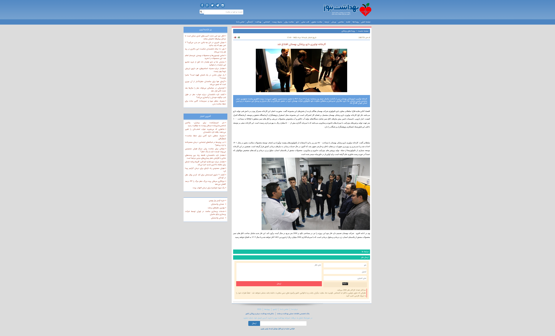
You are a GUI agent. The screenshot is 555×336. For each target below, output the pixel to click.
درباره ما (294, 309)
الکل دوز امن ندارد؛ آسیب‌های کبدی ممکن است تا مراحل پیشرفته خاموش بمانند (205, 37)
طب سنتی (305, 22)
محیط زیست (277, 22)
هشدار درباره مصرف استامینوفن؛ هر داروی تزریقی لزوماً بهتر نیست (205, 70)
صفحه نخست (363, 31)
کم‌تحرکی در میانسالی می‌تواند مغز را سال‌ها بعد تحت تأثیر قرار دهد (205, 89)
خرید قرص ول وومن (217, 200)
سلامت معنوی (316, 22)
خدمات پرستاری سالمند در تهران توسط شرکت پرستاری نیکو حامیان (205, 213)
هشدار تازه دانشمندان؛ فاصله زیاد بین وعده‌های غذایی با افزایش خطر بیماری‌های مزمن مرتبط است (205, 157)
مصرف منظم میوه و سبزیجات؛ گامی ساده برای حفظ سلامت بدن (205, 103)
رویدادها (356, 22)
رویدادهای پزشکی (348, 31)
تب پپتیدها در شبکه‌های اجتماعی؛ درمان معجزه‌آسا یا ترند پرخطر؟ (205, 144)
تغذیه (348, 22)
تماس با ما (240, 22)
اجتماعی (266, 22)
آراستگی (250, 22)
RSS (259, 309)
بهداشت (258, 22)
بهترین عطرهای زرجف (216, 207)
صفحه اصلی (365, 22)
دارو (297, 22)
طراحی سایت (290, 328)
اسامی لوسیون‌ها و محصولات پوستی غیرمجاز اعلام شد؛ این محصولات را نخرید (205, 57)
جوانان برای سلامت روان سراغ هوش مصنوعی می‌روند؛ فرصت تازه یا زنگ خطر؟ (205, 150)
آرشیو (275, 309)
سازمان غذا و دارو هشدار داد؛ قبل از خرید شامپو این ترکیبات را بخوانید (205, 63)
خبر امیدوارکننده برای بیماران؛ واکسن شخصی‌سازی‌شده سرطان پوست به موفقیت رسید (205, 124)
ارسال (254, 323)
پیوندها (267, 309)
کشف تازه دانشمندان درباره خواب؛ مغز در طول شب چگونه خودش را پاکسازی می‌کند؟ (205, 96)
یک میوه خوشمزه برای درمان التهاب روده (209, 187)
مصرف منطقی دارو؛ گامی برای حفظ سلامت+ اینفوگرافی (205, 137)
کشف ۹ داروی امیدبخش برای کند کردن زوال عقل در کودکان (205, 176)
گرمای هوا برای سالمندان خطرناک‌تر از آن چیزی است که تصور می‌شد (205, 83)
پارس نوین (264, 328)
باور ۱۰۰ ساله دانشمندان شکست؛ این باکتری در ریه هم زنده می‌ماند (205, 50)
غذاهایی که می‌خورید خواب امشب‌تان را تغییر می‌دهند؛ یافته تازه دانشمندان (205, 131)
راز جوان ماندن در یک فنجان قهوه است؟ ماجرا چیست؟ (205, 76)
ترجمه (326, 22)
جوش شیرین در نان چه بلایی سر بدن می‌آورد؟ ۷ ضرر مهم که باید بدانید (205, 44)
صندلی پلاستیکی (218, 204)
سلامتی (341, 22)
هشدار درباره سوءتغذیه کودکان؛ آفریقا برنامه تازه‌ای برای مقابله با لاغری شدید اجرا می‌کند (205, 163)
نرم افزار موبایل (278, 328)
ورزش (333, 22)
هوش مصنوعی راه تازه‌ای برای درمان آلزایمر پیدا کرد (205, 170)
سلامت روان (289, 22)
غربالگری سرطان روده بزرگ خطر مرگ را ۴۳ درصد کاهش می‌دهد (205, 183)
